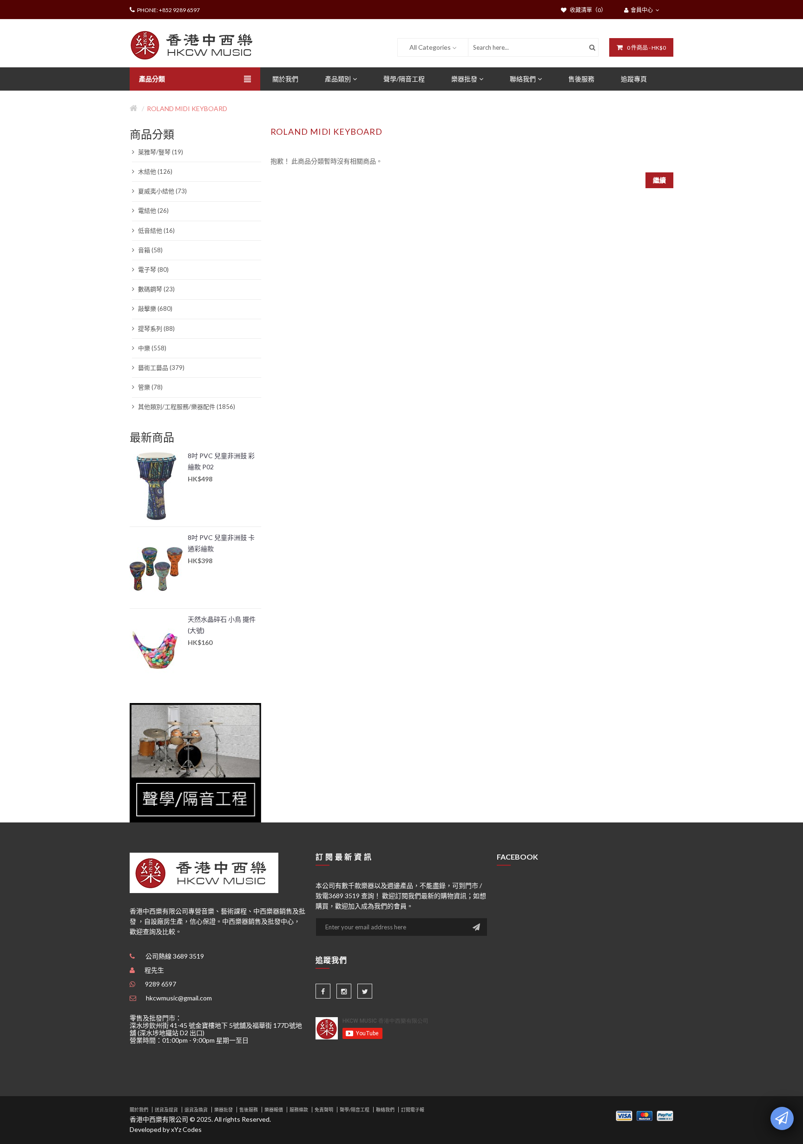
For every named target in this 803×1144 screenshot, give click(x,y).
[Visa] (624, 1115)
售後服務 (248, 1109)
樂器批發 (223, 1109)
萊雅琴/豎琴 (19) (160, 152)
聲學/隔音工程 (354, 1109)
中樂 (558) (151, 348)
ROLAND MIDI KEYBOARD (187, 108)
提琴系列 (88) (156, 328)
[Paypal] (665, 1115)
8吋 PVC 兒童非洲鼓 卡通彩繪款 (221, 542)
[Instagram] (343, 991)
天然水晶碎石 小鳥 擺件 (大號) (222, 624)
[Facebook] (323, 991)
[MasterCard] (644, 1115)
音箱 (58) (150, 250)
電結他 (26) (153, 210)
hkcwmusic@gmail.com (179, 998)
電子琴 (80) (153, 269)
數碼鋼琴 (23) (156, 289)
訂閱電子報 (412, 1109)
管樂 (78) (150, 387)
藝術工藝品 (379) (160, 367)
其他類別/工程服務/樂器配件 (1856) (186, 406)
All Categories (430, 47)
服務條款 (299, 1109)
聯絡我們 (385, 1109)
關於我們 (139, 1109)
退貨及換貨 (196, 1109)
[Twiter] (364, 991)
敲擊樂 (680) (154, 308)
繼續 (659, 180)
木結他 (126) (154, 171)
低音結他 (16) (156, 230)
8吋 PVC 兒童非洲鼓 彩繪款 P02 (221, 461)
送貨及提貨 (166, 1109)
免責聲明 (324, 1109)
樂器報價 (273, 1109)
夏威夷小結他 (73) (162, 191)
